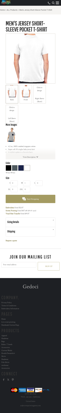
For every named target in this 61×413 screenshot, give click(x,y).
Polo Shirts (5, 362)
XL (9, 189)
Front (26, 100)
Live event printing (8, 322)
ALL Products (12, 10)
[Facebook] (4, 380)
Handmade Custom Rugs (10, 325)
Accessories (5, 347)
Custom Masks (6, 350)
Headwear (4, 338)
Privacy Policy (6, 302)
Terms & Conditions (8, 305)
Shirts (3, 356)
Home (2, 10)
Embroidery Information (10, 308)
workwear (5, 365)
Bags (3, 341)
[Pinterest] (13, 380)
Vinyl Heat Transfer (13, 213)
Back (12, 100)
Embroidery (10, 207)
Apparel (4, 335)
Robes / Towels (6, 344)
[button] (53, 2)
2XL (21, 189)
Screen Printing (11, 210)
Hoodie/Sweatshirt (8, 353)
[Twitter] (8, 380)
